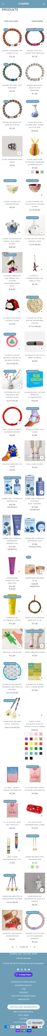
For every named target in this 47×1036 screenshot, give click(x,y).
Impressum (23, 999)
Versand (23, 992)
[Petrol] (40, 748)
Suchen (23, 1019)
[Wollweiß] (26, 734)
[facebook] (18, 969)
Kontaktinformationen (23, 996)
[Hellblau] (26, 753)
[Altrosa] (40, 734)
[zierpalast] (23, 4)
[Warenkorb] (44, 4)
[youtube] (29, 969)
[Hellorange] (36, 743)
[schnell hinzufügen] (19, 44)
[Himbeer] (31, 738)
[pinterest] (25, 969)
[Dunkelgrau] (26, 758)
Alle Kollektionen (23, 1022)
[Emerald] (36, 748)
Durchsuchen (11, 21)
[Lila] (26, 738)
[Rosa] (32, 172)
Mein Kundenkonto (24, 1012)
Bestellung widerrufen (23, 1007)
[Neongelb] (31, 743)
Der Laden (23, 1015)
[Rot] (26, 748)
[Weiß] (27, 172)
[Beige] (36, 738)
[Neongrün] (31, 748)
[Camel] (40, 738)
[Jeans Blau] (36, 753)
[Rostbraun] (26, 743)
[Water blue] (31, 753)
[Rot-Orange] (40, 743)
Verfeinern (37, 21)
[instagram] (22, 969)
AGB (23, 989)
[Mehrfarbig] (37, 172)
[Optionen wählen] (42, 153)
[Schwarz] (31, 758)
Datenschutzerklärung (23, 982)
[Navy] (40, 753)
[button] (12, 947)
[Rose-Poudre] (31, 734)
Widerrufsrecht (23, 985)
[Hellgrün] (42, 172)
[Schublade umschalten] (3, 4)
